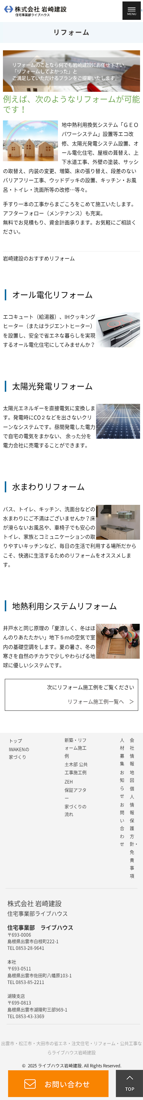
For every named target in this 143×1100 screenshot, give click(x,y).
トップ (15, 741)
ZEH (69, 781)
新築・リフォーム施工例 (76, 748)
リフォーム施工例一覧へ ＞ (100, 701)
